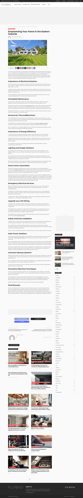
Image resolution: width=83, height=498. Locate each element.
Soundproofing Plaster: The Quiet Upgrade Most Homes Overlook (17, 429)
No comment (15, 368)
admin (12, 36)
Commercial (65, 302)
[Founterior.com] (6, 4)
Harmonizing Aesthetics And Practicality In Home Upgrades (16, 492)
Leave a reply (13, 345)
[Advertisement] (36, 15)
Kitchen (65, 363)
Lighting (65, 367)
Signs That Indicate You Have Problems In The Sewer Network (16, 450)
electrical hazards (21, 215)
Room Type (65, 383)
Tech (56, 240)
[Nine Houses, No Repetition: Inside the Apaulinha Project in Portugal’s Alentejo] (58, 258)
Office (65, 374)
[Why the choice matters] (41, 420)
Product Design (65, 376)
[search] (81, 4)
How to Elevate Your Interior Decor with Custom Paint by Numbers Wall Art (17, 374)
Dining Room (65, 313)
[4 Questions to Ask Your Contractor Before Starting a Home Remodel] (18, 462)
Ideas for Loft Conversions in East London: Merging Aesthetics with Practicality (40, 471)
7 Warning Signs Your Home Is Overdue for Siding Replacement (40, 366)
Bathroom (65, 282)
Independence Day (65, 351)
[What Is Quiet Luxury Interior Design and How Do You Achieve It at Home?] (18, 400)
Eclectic (65, 318)
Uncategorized (21, 362)
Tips (80, 1)
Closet (65, 300)
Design (76, 1)
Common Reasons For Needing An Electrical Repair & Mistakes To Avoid (41, 492)
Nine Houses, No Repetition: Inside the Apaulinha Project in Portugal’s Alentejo (68, 258)
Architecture (58, 1)
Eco (65, 320)
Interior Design (47, 361)
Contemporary (65, 304)
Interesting (65, 356)
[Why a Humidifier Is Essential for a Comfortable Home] (18, 357)
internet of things (18, 169)
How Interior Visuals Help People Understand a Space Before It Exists (40, 408)
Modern (65, 372)
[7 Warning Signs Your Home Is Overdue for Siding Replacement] (41, 357)
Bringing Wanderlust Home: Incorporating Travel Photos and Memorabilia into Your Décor (42, 330)
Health (65, 340)
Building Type (65, 286)
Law (65, 365)
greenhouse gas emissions (20, 237)
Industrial (65, 354)
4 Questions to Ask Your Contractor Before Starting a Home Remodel (17, 470)
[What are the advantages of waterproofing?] (41, 441)
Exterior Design (65, 324)
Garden (65, 336)
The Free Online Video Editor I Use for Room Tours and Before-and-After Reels (64, 244)
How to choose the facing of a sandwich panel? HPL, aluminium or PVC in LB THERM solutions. (40, 387)
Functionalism (65, 329)
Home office (65, 347)
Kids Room (65, 360)
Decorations (64, 1)
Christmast (65, 293)
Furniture (65, 331)
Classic (65, 295)
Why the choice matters (37, 428)
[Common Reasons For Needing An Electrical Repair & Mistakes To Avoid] (41, 484)
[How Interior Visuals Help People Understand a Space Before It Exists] (41, 400)
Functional (65, 327)
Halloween (65, 338)
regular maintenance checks (41, 123)
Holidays (65, 342)
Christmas (65, 291)
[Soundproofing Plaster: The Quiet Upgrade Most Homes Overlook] (18, 420)
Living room (65, 369)
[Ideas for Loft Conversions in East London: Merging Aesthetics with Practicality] (41, 462)
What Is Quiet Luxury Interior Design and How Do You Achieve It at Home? (18, 408)
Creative (65, 306)
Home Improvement (70, 1)
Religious (65, 378)
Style (65, 385)
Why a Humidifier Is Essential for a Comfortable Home (17, 366)
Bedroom (65, 284)
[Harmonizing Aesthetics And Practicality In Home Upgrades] (18, 484)
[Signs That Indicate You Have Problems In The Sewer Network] (18, 441)
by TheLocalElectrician (29, 105)
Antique (65, 275)
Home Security (65, 349)
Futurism (65, 333)
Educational (65, 322)
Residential (34, 383)
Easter (65, 315)
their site (40, 276)
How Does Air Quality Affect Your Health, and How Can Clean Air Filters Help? (17, 330)
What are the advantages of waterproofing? (38, 450)
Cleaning (65, 297)
